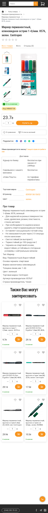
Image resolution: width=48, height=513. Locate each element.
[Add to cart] (18, 339)
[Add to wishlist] (20, 305)
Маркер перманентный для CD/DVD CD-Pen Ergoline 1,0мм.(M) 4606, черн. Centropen (12, 375)
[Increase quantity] (13, 123)
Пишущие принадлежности (12, 14)
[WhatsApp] (29, 141)
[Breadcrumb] (3, 11)
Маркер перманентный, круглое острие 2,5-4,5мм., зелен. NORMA (35, 423)
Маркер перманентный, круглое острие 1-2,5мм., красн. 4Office (12, 328)
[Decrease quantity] (4, 123)
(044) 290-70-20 (10, 510)
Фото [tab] (18, 46)
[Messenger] (33, 141)
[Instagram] (45, 510)
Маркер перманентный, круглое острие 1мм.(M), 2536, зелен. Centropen (35, 375)
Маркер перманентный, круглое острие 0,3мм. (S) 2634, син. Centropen (12, 423)
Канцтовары (13, 12)
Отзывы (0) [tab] (29, 46)
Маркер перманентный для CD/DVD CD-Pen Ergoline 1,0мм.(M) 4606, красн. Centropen (35, 328)
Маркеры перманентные (11, 17)
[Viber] (21, 141)
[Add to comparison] (15, 305)
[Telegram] (25, 141)
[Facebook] (17, 141)
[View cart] (42, 3)
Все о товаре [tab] (7, 46)
